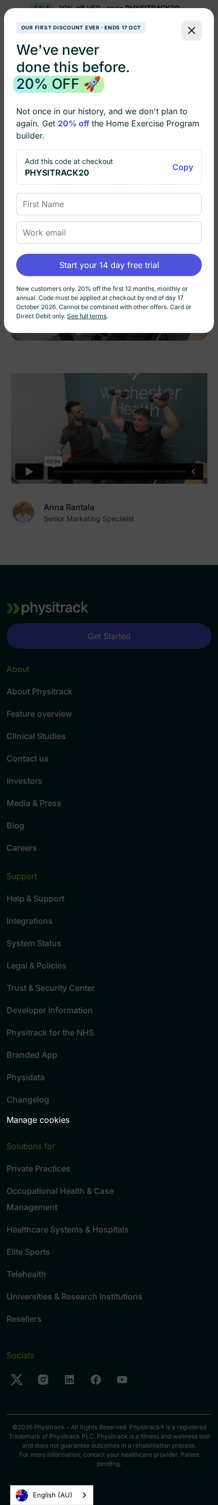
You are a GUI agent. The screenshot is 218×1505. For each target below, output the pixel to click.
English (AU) (52, 1495)
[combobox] (51, 1495)
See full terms (86, 316)
